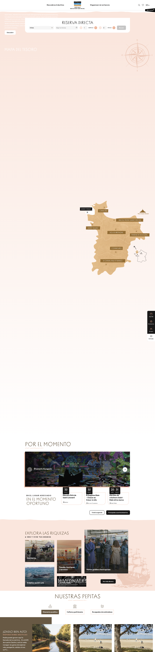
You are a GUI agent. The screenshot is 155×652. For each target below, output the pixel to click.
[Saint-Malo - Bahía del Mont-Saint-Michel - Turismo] (77, 5)
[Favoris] (143, 5)
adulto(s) (90, 27)
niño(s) (110, 27)
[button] (139, 5)
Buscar (121, 28)
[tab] (50, 609)
